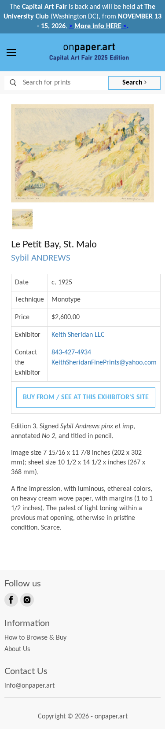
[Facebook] (10, 599)
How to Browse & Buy (35, 637)
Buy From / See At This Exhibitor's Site (86, 397)
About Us (17, 649)
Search (133, 82)
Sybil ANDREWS (40, 258)
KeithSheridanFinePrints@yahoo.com (104, 362)
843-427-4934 (71, 352)
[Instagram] (26, 599)
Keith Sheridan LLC (78, 335)
